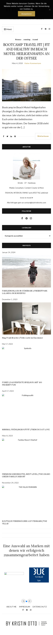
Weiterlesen (43, 136)
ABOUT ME (11, 606)
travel (35, 39)
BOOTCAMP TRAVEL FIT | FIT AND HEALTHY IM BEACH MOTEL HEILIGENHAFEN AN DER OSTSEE (26, 51)
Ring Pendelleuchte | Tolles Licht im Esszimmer (22, 338)
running (27, 39)
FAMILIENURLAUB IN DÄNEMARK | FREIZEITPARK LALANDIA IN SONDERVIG (24, 292)
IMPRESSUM (24, 606)
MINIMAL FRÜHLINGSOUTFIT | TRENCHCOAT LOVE (26, 429)
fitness (18, 39)
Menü (9, 29)
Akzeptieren (26, 14)
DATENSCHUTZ (40, 606)
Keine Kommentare (32, 63)
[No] (49, 9)
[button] (26, 601)
